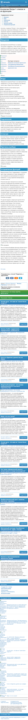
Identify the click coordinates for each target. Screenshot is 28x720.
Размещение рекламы (16, 702)
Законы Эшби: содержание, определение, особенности (10, 329)
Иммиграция (4, 590)
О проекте (3, 701)
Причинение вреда (6, 588)
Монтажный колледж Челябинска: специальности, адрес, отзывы (12, 528)
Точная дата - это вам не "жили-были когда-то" (13, 302)
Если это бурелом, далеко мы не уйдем (12, 358)
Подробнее (23, 324)
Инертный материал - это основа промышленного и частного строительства (12, 386)
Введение (6, 17)
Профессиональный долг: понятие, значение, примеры (13, 500)
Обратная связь (5, 702)
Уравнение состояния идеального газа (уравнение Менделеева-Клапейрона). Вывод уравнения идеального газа (17, 65)
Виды (5, 18)
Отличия (6, 21)
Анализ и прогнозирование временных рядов (10, 557)
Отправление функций (9, 24)
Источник (3, 269)
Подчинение (7, 20)
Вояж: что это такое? (8, 416)
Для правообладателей (16, 703)
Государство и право (6, 587)
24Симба (6, 2)
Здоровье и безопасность (6, 324)
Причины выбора (8, 23)
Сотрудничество (15, 701)
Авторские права (5, 593)
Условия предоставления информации (10, 717)
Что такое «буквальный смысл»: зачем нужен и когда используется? (13, 470)
